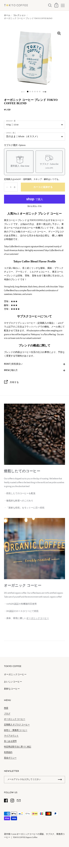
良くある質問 (10, 741)
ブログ (7, 714)
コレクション (19, 15)
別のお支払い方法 (34, 206)
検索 (6, 708)
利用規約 (8, 752)
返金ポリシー (10, 758)
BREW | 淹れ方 (11, 370)
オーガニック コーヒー (14, 719)
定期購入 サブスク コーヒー (17, 725)
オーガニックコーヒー (37, 618)
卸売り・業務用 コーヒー (15, 730)
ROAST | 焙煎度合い (13, 364)
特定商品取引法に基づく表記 (17, 747)
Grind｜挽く (11, 133)
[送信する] (60, 779)
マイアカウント (11, 736)
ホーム (7, 15)
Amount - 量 (11, 121)
